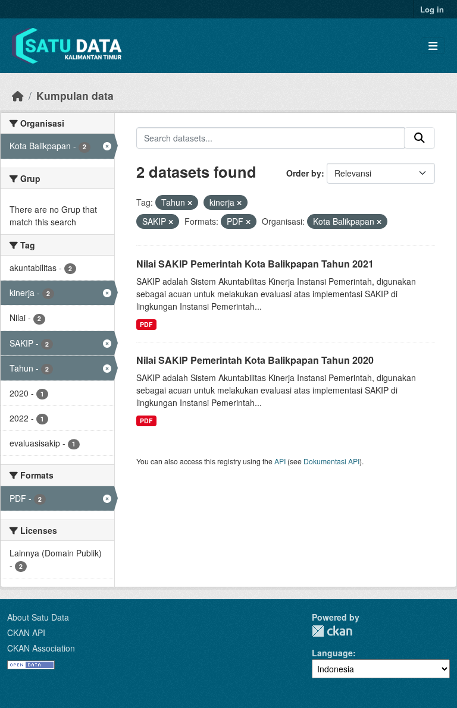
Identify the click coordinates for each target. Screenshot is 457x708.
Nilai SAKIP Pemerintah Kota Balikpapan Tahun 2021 (255, 263)
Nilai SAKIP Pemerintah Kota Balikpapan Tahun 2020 (255, 360)
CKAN (332, 631)
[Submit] (419, 138)
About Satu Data (38, 617)
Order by (303, 173)
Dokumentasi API (331, 461)
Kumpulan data (75, 95)
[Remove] (189, 202)
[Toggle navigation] (433, 46)
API (280, 461)
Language (332, 653)
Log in (432, 9)
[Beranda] (18, 95)
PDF (146, 324)
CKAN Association (41, 648)
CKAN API (26, 632)
